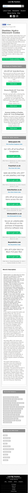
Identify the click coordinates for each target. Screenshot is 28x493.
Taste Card (6, 438)
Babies (14, 399)
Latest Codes (7, 11)
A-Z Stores (14, 484)
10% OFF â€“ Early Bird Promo (14, 71)
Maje (5, 443)
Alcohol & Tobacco (8, 397)
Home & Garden (8, 412)
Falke (5, 435)
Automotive (7, 399)
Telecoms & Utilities (9, 420)
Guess (5, 460)
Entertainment (7, 405)
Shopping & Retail (18, 416)
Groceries (6, 410)
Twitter (15, 481)
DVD (14, 403)
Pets (18, 414)
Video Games (7, 422)
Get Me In (6, 457)
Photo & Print (7, 416)
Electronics (20, 403)
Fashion (16, 405)
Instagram (21, 481)
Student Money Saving (16, 12)
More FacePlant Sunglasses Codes (14, 144)
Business (6, 401)
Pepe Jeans (7, 441)
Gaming (6, 409)
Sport (15, 418)
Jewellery (6, 414)
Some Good (7, 452)
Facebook (10, 481)
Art (16, 397)
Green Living (18, 409)
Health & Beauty (15, 410)
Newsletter (15, 11)
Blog (18, 13)
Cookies (13, 489)
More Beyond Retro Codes (14, 244)
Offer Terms (6, 161)
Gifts (11, 409)
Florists (12, 407)
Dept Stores (7, 403)
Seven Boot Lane (8, 449)
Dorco (5, 454)
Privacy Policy (14, 491)
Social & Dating (8, 418)
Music (12, 414)
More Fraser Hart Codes (14, 168)
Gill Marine (6, 446)
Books (20, 399)
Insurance (17, 412)
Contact (13, 487)
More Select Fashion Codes (14, 192)
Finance (6, 407)
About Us (14, 486)
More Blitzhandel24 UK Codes (14, 216)
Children (13, 401)
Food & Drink (20, 407)
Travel (18, 420)
